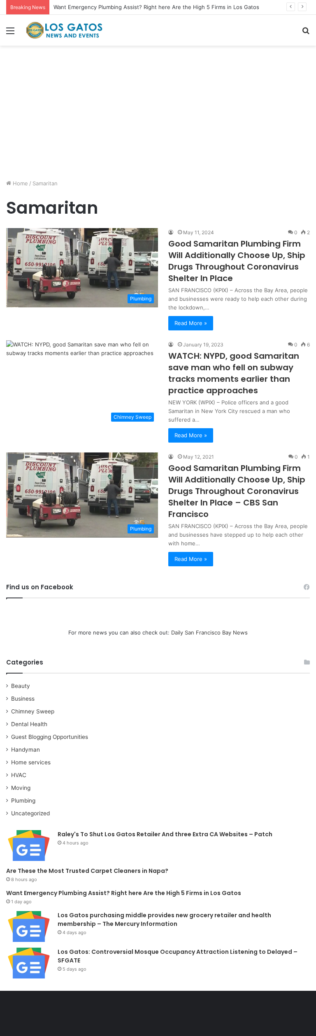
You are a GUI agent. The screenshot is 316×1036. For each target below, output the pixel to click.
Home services (31, 762)
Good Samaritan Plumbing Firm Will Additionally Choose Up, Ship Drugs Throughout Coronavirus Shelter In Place (236, 261)
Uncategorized (30, 813)
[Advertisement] (158, 115)
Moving (20, 787)
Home (19, 183)
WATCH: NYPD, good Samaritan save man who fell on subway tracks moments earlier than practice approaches (233, 373)
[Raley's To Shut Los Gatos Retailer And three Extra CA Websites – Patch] (28, 845)
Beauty (20, 686)
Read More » (190, 323)
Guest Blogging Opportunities (49, 737)
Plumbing (23, 800)
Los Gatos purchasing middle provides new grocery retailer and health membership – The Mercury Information (164, 919)
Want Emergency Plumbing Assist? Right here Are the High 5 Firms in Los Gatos (156, 7)
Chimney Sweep (32, 711)
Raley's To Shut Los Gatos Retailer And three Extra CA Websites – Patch (165, 834)
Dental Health (29, 724)
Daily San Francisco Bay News (209, 632)
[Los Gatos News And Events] (64, 30)
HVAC (18, 775)
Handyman (25, 749)
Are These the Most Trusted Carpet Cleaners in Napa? (87, 871)
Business (23, 698)
